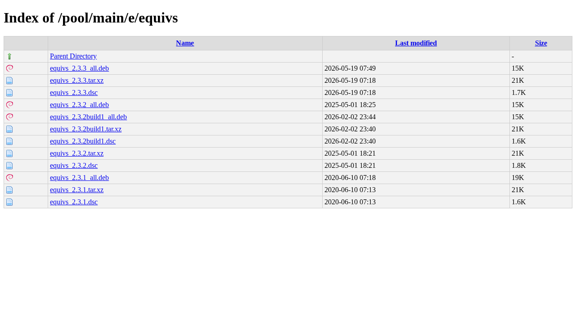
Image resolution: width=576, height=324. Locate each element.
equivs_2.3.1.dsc (74, 202)
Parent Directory (73, 56)
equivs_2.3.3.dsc (74, 92)
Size (541, 43)
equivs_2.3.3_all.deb (79, 68)
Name (185, 43)
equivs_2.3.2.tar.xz (77, 153)
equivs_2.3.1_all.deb (79, 177)
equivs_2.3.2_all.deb (79, 104)
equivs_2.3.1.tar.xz (77, 190)
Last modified (416, 43)
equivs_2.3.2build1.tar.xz (86, 129)
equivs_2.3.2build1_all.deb (88, 117)
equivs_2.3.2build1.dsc (83, 141)
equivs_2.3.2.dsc (74, 165)
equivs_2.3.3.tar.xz (77, 80)
